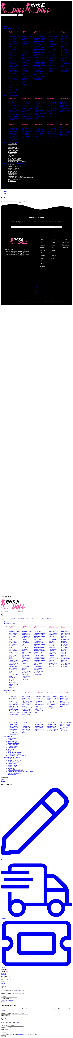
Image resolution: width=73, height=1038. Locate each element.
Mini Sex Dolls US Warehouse (13, 69)
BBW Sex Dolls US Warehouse (13, 40)
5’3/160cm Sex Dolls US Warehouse (13, 90)
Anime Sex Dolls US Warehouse (14, 37)
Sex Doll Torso (13, 134)
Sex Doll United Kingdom (64, 133)
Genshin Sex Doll (14, 115)
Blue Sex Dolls (64, 104)
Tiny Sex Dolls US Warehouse (13, 72)
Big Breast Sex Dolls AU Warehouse (53, 41)
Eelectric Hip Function (48, 619)
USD (36, 285)
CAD (36, 292)
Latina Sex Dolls (52, 136)
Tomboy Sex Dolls (52, 113)
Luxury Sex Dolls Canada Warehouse (39, 55)
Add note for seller (6, 976)
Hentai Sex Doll (13, 116)
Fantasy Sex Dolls (14, 113)
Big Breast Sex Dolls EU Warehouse (26, 44)
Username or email (6, 993)
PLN (36, 293)
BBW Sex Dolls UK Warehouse (65, 37)
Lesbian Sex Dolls (52, 104)
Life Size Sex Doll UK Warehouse (65, 46)
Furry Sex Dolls (39, 130)
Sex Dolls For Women (51, 110)
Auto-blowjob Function (35, 619)
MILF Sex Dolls (26, 108)
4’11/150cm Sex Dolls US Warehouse (13, 86)
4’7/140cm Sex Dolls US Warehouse (13, 81)
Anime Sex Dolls (13, 104)
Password (3, 995)
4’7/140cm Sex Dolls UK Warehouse (65, 60)
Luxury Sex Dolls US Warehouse (12, 62)
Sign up (18, 990)
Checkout (3, 973)
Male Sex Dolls (51, 105)
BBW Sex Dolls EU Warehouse (26, 40)
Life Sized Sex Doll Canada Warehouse (39, 51)
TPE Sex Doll (38, 136)
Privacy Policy (22, 1034)
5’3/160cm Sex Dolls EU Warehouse (26, 82)
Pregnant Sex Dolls (27, 113)
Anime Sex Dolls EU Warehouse (27, 37)
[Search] (36, 19)
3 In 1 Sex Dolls (13, 119)
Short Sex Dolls (26, 115)
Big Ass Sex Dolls (40, 102)
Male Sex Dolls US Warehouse (13, 66)
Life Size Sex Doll (27, 107)
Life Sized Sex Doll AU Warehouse (53, 46)
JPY (36, 295)
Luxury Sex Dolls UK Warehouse (64, 51)
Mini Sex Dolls (26, 102)
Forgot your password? (7, 1000)
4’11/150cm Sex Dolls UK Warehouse (65, 65)
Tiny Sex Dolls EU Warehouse (26, 64)
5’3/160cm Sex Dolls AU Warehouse (53, 70)
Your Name (4, 1025)
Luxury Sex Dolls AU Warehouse (52, 51)
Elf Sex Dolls (51, 133)
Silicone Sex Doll (39, 134)
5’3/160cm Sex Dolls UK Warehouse (65, 70)
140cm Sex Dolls (13, 136)
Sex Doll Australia (65, 128)
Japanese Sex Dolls (52, 134)
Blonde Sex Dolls (14, 110)
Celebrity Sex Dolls (14, 111)
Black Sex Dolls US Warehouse (13, 48)
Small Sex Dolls (13, 133)
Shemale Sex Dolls (52, 107)
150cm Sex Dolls (13, 138)
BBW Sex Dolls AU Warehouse (53, 37)
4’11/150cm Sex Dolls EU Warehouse (26, 78)
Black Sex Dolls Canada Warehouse (39, 48)
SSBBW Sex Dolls (27, 116)
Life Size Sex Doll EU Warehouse (25, 49)
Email (2, 1029)
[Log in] (2, 17)
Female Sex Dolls (52, 102)
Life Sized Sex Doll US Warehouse (13, 57)
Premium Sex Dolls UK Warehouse (65, 55)
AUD (36, 290)
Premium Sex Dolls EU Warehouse (25, 68)
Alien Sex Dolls (51, 128)
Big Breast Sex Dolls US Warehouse (13, 44)
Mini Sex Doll (15, 619)
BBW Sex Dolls (26, 104)
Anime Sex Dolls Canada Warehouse (39, 37)
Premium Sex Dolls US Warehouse (13, 76)
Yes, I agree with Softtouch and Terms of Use (19, 1034)
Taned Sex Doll (64, 108)
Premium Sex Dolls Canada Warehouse (39, 64)
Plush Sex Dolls (39, 131)
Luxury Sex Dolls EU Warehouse (25, 54)
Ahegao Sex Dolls (14, 108)
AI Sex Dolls (12, 102)
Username (3, 1027)
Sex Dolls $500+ (26, 131)
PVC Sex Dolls (39, 133)
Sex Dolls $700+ (26, 133)
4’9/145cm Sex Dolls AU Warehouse (53, 60)
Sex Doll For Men (52, 108)
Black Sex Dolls (64, 102)
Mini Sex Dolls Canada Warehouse (39, 58)
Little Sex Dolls (13, 130)
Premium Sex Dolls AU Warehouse (52, 55)
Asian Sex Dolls (52, 130)
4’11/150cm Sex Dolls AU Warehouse (53, 65)
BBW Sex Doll (23, 619)
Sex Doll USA (64, 136)
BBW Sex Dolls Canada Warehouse (39, 40)
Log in (17, 1022)
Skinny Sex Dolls (27, 118)
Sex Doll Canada (65, 129)
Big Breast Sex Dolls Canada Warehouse (38, 44)
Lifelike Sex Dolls (14, 118)
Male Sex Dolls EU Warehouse (26, 58)
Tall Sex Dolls (26, 119)
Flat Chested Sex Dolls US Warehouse (14, 52)
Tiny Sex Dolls (26, 105)
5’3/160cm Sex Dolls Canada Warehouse (38, 78)
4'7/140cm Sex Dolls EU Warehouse (26, 73)
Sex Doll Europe (65, 131)
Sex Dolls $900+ (26, 134)
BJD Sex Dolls (39, 128)
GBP (36, 289)
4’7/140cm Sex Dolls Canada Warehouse (38, 68)
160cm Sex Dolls (13, 139)
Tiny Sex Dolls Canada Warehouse (39, 61)
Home (6, 191)
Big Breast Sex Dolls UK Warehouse (65, 41)
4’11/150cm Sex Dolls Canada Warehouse (39, 73)
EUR (36, 287)
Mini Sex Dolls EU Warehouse (26, 61)
